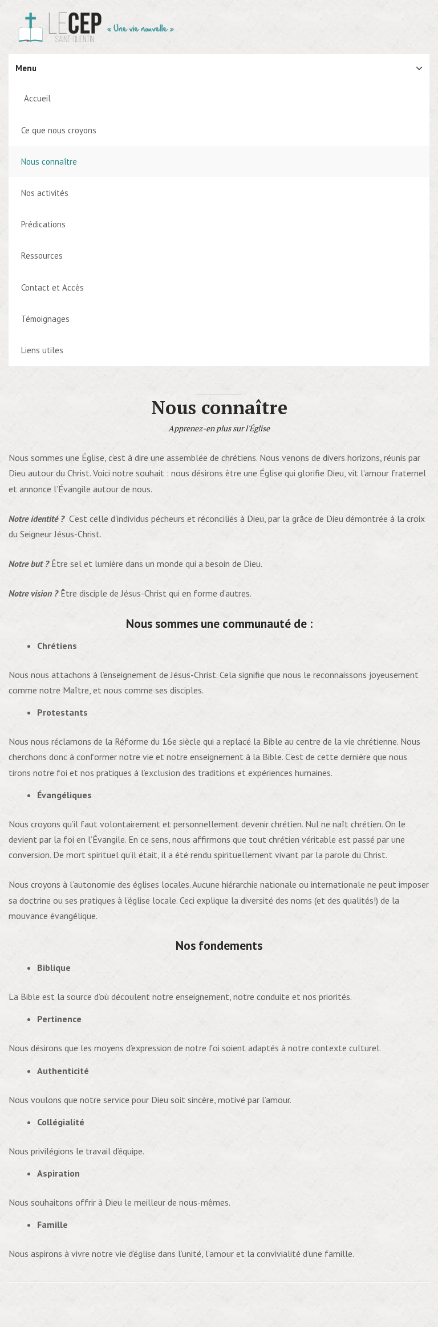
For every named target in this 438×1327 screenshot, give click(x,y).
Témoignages (45, 318)
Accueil (37, 98)
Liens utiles (42, 350)
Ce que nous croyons (58, 130)
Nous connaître (49, 161)
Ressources (42, 255)
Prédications (43, 224)
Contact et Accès (52, 287)
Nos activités (44, 192)
